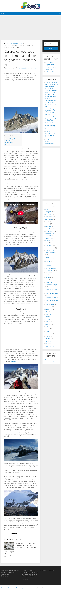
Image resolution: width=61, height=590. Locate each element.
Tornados (48, 336)
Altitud (8, 140)
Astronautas (48, 216)
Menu (3, 14)
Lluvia (47, 280)
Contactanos (49, 62)
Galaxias (47, 261)
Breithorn (13, 361)
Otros (47, 312)
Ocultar (19, 135)
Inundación (48, 275)
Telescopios (48, 334)
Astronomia (48, 219)
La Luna (47, 277)
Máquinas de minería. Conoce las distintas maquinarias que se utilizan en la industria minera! (51, 94)
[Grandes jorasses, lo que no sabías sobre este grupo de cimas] (9, 546)
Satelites (47, 324)
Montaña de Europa (23, 68)
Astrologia (48, 214)
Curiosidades (8, 142)
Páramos (48, 314)
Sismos (47, 329)
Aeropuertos (49, 207)
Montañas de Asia (50, 298)
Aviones (47, 224)
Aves (46, 221)
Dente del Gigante (9, 139)
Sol (45, 359)
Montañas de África (51, 289)
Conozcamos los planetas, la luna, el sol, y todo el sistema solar (17, 588)
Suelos (47, 331)
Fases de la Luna (49, 361)
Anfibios (47, 209)
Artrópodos (48, 212)
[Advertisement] (30, 26)
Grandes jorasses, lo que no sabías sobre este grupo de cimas (9, 553)
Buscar (51, 48)
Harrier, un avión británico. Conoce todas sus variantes (50, 141)
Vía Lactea (48, 341)
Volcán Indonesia (50, 346)
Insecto (47, 272)
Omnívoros (48, 309)
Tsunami (47, 339)
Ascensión (7, 144)
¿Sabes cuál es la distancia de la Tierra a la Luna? (51, 127)
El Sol (46, 243)
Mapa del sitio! (49, 65)
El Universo (48, 245)
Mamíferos (48, 282)
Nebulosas (48, 307)
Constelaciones (49, 231)
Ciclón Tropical (49, 229)
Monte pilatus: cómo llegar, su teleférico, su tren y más (32, 546)
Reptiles (47, 321)
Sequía (47, 326)
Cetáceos (48, 226)
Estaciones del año (50, 253)
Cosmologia (48, 238)
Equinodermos (49, 250)
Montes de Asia (49, 304)
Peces (47, 317)
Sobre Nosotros (50, 71)
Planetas (47, 319)
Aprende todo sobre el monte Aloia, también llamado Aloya (19, 546)
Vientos (47, 343)
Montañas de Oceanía (51, 300)
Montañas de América (51, 293)
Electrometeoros (50, 248)
